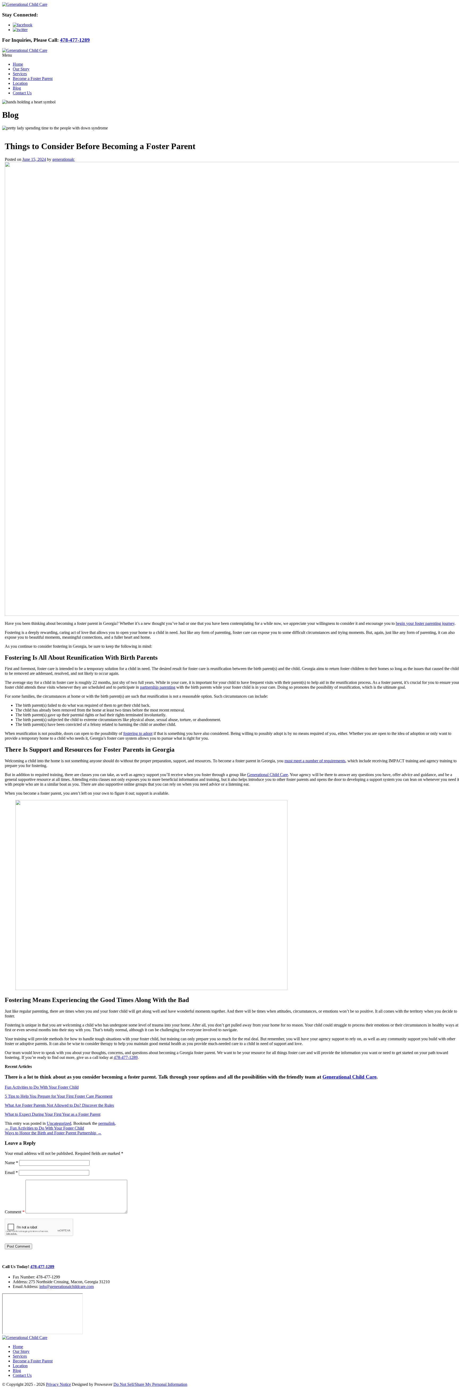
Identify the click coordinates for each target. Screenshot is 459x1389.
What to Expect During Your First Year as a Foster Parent (52, 1114)
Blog (17, 88)
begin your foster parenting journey (425, 623)
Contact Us (22, 93)
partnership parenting (157, 687)
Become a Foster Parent (33, 78)
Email (11, 1172)
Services (20, 73)
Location (20, 83)
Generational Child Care (267, 774)
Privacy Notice (58, 1384)
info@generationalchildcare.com (66, 1286)
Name (11, 1162)
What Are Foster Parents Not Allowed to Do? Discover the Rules (59, 1105)
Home (18, 64)
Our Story (21, 69)
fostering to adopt (137, 733)
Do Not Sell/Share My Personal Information (150, 1384)
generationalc (63, 159)
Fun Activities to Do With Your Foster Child (42, 1087)
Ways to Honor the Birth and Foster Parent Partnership (53, 1133)
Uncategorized (59, 1123)
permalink (106, 1123)
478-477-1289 (75, 40)
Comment (14, 1212)
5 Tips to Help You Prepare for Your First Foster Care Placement (58, 1096)
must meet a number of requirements (314, 761)
